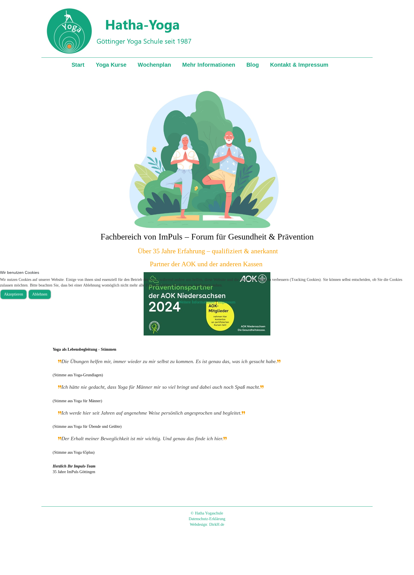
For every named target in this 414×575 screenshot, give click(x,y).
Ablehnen (39, 294)
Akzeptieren (13, 294)
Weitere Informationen (197, 302)
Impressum (226, 302)
